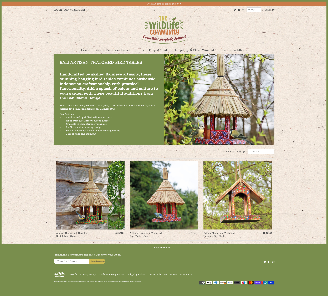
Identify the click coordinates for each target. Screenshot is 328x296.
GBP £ (251, 10)
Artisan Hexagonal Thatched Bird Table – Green (72, 234)
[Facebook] (239, 9)
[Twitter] (235, 9)
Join (66, 10)
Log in (58, 10)
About (173, 274)
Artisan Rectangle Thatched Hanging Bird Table (219, 234)
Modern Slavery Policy (111, 274)
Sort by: (240, 151)
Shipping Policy (136, 274)
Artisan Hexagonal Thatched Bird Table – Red (146, 234)
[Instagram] (243, 9)
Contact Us (186, 274)
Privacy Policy (88, 274)
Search (73, 274)
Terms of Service (157, 274)
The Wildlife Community (134, 281)
